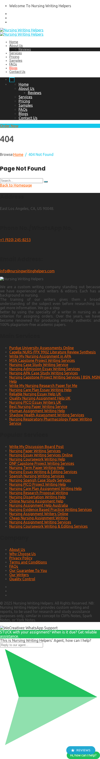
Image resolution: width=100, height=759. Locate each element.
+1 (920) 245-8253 (15, 240)
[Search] (46, 181)
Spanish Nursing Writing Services (36, 476)
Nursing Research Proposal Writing (38, 493)
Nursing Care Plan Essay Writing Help (40, 390)
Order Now (9, 126)
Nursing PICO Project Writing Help (37, 484)
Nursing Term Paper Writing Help (36, 467)
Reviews (25, 49)
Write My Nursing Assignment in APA (40, 356)
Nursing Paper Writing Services (35, 451)
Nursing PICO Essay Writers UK (35, 402)
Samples (15, 60)
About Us (16, 46)
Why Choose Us (22, 554)
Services (15, 53)
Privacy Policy (20, 558)
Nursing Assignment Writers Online (38, 514)
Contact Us (17, 72)
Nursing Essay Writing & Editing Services (43, 472)
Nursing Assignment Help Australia (38, 505)
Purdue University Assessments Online (41, 348)
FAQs (13, 64)
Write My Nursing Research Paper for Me (43, 385)
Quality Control (22, 579)
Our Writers (19, 575)
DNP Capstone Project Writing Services (41, 463)
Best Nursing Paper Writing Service (38, 406)
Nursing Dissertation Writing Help (37, 497)
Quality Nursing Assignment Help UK (39, 398)
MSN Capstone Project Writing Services (42, 360)
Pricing (14, 57)
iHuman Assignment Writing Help (37, 411)
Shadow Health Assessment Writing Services (46, 415)
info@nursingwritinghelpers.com (27, 271)
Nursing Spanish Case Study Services (40, 480)
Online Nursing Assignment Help (36, 501)
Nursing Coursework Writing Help (37, 459)
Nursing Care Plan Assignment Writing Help (45, 488)
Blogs (13, 68)
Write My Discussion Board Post (36, 446)
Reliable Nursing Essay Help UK (35, 394)
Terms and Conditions (28, 562)
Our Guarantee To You (28, 570)
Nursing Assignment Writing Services (40, 522)
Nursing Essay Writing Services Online (41, 455)
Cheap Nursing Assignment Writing (38, 518)
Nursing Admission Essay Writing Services (44, 369)
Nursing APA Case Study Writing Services (43, 373)
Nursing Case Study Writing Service (38, 364)
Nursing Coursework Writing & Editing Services (48, 526)
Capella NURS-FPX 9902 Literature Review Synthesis (52, 352)
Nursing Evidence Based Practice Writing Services (50, 509)
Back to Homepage (16, 185)
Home (13, 42)
